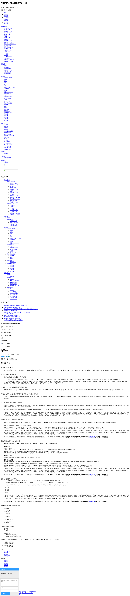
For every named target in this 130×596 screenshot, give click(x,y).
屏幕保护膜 (7, 67)
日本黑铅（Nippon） (9, 61)
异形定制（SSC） (8, 48)
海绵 (5, 84)
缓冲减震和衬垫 (8, 77)
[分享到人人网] (8, 356)
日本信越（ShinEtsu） (9, 59)
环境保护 (6, 565)
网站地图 (19, 593)
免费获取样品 (7, 157)
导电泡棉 (6, 104)
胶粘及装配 (7, 137)
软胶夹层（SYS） (8, 39)
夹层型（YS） (7, 37)
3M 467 (5, 138)
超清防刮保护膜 (8, 70)
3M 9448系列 (7, 141)
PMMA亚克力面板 (8, 131)
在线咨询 (6, 153)
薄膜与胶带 (4, 123)
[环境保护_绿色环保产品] (11, 173)
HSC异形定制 (7, 58)
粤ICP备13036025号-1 (27, 593)
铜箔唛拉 (6, 120)
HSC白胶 (6, 53)
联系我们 (6, 23)
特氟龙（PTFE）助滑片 (10, 87)
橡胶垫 (5, 81)
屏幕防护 (3, 64)
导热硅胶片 (7, 111)
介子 (5, 95)
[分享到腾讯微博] (6, 356)
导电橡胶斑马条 (8, 28)
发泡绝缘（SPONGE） (10, 44)
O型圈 (5, 100)
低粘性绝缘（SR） (9, 45)
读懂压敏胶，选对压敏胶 (10, 310)
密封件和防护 (7, 93)
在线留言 (3, 156)
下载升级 (3, 160)
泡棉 (5, 82)
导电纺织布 (7, 115)
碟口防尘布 (7, 101)
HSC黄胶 (6, 55)
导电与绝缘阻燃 (8, 103)
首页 (5, 12)
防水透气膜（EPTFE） (10, 96)
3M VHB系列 (7, 146)
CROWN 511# (7, 147)
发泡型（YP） (7, 34)
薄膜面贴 (6, 128)
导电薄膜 (6, 124)
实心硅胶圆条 (7, 98)
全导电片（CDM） (9, 31)
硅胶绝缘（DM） (8, 42)
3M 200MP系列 (8, 143)
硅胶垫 (5, 79)
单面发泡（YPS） (8, 36)
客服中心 (3, 151)
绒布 (5, 85)
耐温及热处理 (7, 109)
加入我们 (6, 22)
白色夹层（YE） (8, 40)
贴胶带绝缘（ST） (8, 47)
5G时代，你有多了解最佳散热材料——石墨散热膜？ (18, 312)
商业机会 (6, 19)
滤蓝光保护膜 (7, 73)
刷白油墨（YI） (8, 33)
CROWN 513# (7, 149)
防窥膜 (5, 65)
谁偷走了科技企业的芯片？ (11, 315)
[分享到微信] (10, 356)
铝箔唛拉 (6, 118)
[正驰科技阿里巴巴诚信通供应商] (11, 168)
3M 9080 (6, 140)
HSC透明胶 (7, 51)
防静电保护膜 (7, 68)
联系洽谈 (92, 437)
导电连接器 (4, 26)
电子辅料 (3, 76)
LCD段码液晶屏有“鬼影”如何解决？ (13, 320)
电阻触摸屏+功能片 (9, 135)
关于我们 (6, 14)
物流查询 (6, 162)
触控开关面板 (7, 134)
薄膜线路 (6, 126)
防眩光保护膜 (7, 72)
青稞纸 (5, 107)
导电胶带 (6, 117)
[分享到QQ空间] (3, 356)
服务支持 (6, 20)
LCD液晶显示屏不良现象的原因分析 (13, 318)
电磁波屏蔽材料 (8, 112)
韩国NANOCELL (8, 92)
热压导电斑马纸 (8, 50)
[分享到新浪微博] (4, 356)
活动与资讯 (7, 17)
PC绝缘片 (6, 106)
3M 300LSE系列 (8, 144)
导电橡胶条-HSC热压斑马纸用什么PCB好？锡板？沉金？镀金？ (21, 309)
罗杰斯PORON (7, 89)
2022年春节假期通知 (9, 313)
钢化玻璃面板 (7, 132)
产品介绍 (6, 16)
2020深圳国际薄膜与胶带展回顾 (12, 317)
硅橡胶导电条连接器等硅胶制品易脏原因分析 (16, 305)
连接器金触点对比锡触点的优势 (12, 307)
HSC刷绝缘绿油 (8, 56)
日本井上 (6, 90)
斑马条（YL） (7, 29)
